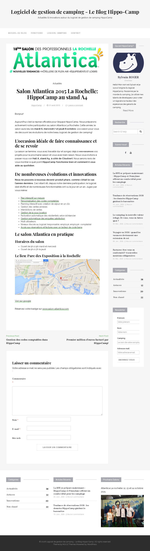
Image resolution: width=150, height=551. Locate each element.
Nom (15, 420)
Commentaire (19, 381)
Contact (76, 33)
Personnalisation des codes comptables (40, 201)
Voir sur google (23, 301)
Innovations (119, 291)
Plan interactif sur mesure (33, 198)
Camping (121, 338)
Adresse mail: (123, 348)
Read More (128, 110)
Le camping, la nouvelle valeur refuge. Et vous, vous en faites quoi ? (128, 218)
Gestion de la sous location (34, 213)
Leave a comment (75, 105)
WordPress (92, 544)
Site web (16, 438)
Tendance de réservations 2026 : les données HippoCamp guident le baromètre (128, 198)
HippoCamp (36, 105)
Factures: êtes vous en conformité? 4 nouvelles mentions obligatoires (125, 252)
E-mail (16, 429)
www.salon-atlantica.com (55, 308)
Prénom (121, 318)
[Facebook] (125, 153)
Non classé (118, 297)
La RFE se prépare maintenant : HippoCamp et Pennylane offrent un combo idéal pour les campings (71, 491)
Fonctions (37, 33)
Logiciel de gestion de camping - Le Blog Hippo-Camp (75, 11)
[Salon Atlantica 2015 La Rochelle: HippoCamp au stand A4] (57, 59)
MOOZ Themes (69, 544)
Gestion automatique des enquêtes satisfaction (43, 218)
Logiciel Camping (57, 33)
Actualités (57, 83)
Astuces (117, 285)
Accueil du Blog (17, 33)
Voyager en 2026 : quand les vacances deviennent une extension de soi (126, 235)
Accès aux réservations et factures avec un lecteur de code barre (51, 227)
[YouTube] (130, 153)
